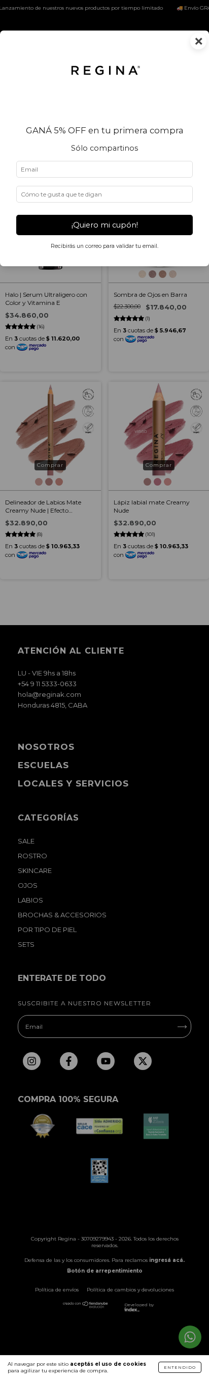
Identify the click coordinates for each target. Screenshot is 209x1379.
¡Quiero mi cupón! (105, 225)
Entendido (180, 1367)
